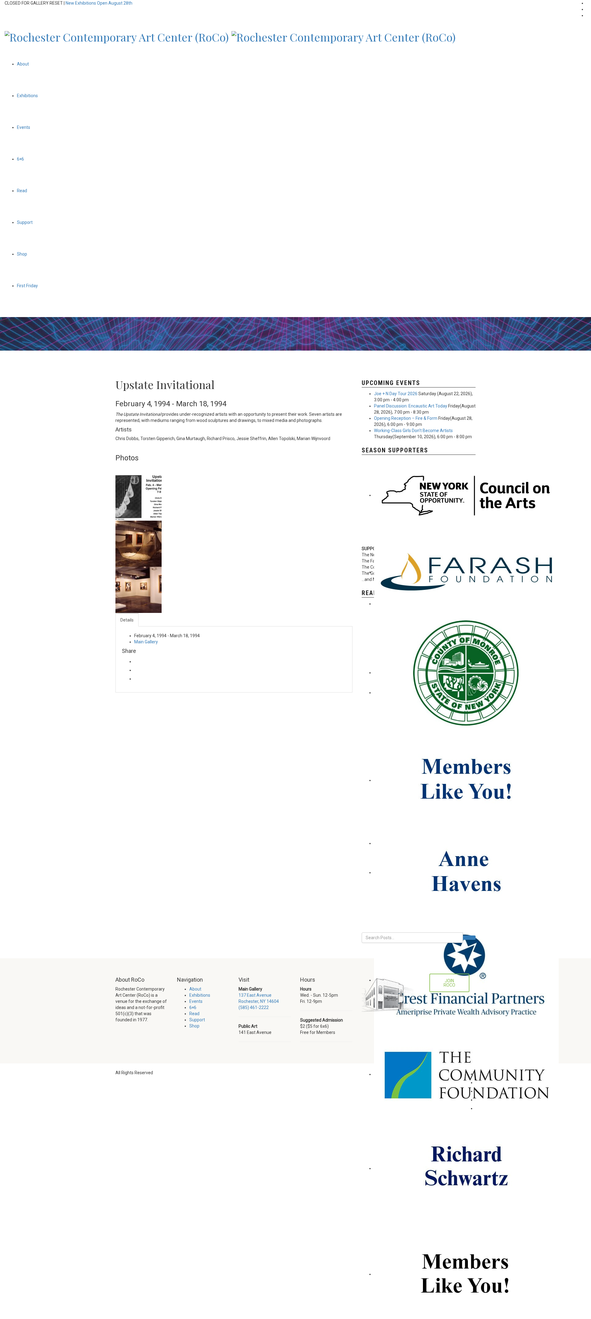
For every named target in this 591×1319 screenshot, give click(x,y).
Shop (22, 254)
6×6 (20, 159)
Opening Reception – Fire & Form (405, 418)
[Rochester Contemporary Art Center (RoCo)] (117, 35)
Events (23, 127)
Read (22, 190)
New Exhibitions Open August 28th (99, 3)
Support (25, 222)
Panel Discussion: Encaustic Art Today (410, 405)
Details (127, 620)
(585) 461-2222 (254, 1007)
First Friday (27, 285)
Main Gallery (146, 641)
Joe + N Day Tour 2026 (395, 393)
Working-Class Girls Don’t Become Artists (413, 430)
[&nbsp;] (138, 497)
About (23, 64)
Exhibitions (27, 95)
